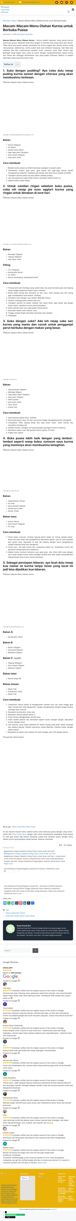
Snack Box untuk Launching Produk (62, 1179)
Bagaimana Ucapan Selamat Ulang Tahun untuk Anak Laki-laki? (29, 851)
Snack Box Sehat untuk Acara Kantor (20, 916)
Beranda (6, 21)
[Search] (35, 950)
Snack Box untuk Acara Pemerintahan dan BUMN (63, 1190)
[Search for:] (18, 950)
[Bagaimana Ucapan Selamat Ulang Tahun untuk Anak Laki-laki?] (29, 854)
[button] (73, 10)
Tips (7, 910)
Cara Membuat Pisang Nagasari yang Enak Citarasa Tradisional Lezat (31, 869)
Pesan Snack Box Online (15, 913)
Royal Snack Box (19, 834)
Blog (14, 21)
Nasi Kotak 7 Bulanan (71, 1198)
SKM (10, 270)
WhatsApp (21, 1215)
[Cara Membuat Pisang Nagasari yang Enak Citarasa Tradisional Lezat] (11, 871)
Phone (12, 1217)
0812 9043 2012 (9, 2)
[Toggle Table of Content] (16, 64)
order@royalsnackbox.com (31, 2)
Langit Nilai (54, 1209)
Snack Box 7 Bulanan (71, 1190)
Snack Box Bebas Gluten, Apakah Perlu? (63, 1199)
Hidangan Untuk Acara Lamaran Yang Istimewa (71, 1181)
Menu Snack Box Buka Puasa (23, 827)
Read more (8, 864)
